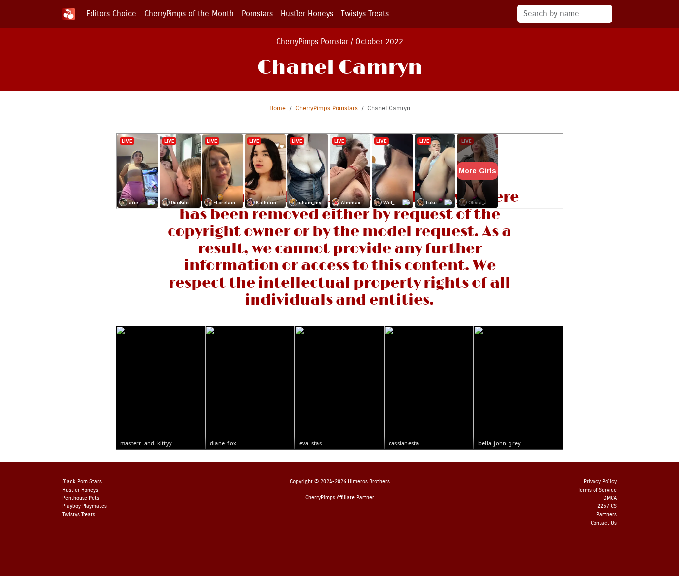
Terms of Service (597, 490)
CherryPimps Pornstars (326, 108)
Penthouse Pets (80, 498)
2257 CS (607, 506)
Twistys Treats (365, 13)
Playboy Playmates (84, 506)
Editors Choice (111, 13)
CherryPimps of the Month (189, 13)
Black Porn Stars (82, 481)
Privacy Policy (600, 481)
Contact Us (604, 523)
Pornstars (257, 13)
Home (277, 108)
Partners (606, 514)
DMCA (610, 498)
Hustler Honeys (307, 13)
